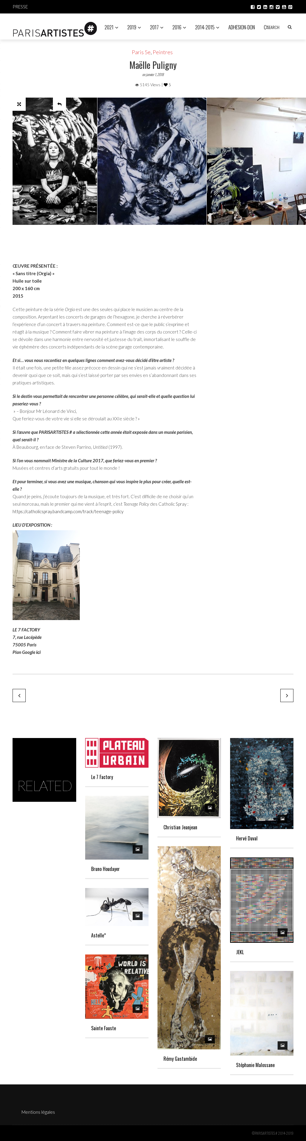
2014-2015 (205, 27)
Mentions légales (38, 1112)
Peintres (163, 52)
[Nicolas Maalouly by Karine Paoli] (19, 695)
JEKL (240, 952)
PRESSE (20, 6)
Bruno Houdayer (105, 868)
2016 (176, 27)
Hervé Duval (247, 838)
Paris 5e (141, 52)
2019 (131, 27)
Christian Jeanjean (180, 827)
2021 (109, 27)
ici (38, 652)
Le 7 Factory (102, 777)
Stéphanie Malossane (255, 1065)
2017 (154, 27)
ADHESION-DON (241, 27)
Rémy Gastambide (180, 1058)
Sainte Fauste (103, 1028)
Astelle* (98, 935)
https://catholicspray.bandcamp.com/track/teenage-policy (68, 511)
